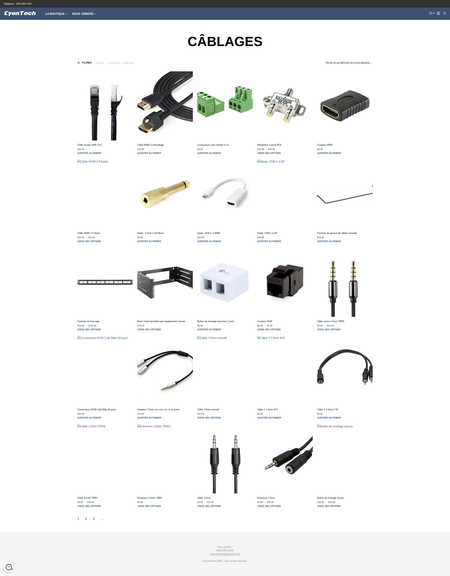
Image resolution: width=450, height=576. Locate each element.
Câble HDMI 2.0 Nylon (88, 233)
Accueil (100, 63)
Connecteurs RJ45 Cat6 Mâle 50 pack (96, 409)
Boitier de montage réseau (330, 497)
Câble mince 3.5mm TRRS (330, 321)
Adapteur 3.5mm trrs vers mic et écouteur (158, 409)
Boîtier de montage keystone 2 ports (215, 321)
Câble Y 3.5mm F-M (327, 409)
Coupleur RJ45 (264, 321)
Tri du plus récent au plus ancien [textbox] (347, 63)
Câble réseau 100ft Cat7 (89, 144)
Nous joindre (83, 13)
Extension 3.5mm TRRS (149, 497)
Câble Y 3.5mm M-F (267, 409)
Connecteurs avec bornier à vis (213, 144)
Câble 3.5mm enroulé (208, 409)
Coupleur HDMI (325, 144)
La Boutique (55, 13)
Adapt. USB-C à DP (267, 233)
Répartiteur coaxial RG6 (269, 144)
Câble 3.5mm (204, 497)
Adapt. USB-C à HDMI (208, 233)
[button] (431, 13)
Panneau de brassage (88, 321)
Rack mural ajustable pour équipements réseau (161, 321)
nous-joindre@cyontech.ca (225, 554)
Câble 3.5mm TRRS (87, 497)
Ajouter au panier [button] (89, 153)
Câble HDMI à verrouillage (150, 144)
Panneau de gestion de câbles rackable (337, 233)
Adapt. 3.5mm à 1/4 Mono (150, 233)
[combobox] (347, 63)
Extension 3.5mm (266, 497)
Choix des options (269, 153)
